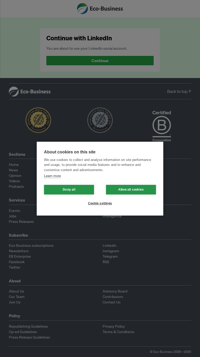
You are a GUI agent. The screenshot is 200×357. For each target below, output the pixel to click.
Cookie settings (100, 203)
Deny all (69, 189)
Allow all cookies (131, 189)
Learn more (52, 176)
